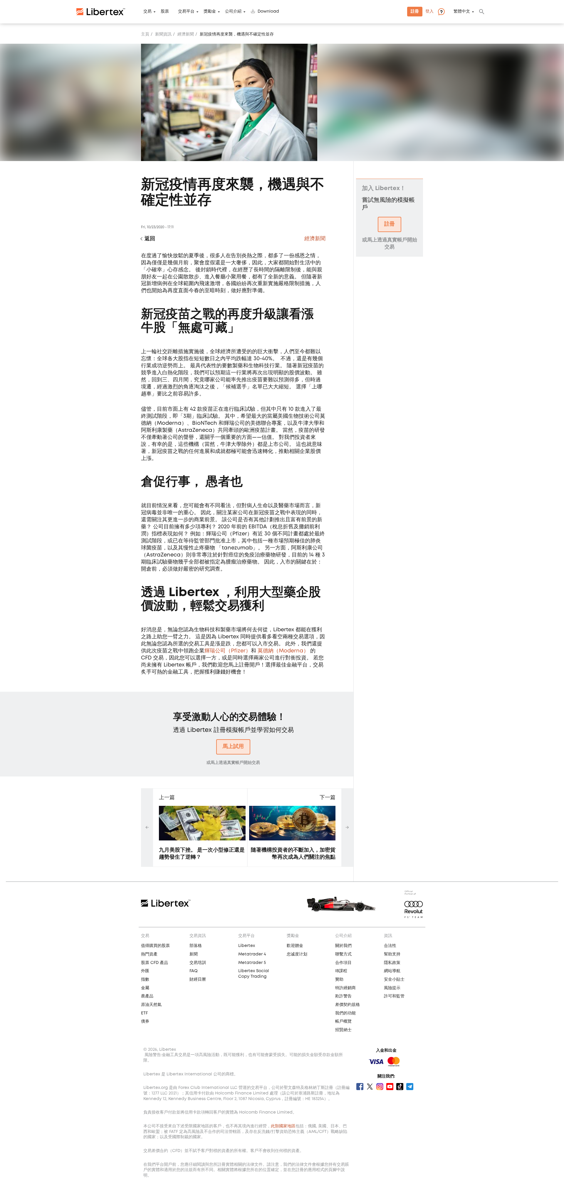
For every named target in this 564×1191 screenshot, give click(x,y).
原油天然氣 (151, 1004)
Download (268, 11)
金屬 (145, 988)
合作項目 (343, 963)
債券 (145, 1021)
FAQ (193, 971)
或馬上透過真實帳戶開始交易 (233, 762)
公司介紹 (233, 11)
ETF (144, 1013)
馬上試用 (233, 746)
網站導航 (392, 971)
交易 (147, 11)
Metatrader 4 (252, 954)
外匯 (145, 971)
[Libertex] (100, 12)
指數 (145, 979)
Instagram (379, 1086)
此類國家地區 (283, 1126)
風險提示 (392, 988)
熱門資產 (149, 954)
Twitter (369, 1086)
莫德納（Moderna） (283, 651)
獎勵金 (210, 11)
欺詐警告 (343, 996)
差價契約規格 (347, 1004)
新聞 (193, 954)
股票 (165, 11)
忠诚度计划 (297, 954)
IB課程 (341, 971)
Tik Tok (399, 1086)
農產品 (147, 996)
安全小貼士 (394, 979)
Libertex (246, 946)
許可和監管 (394, 996)
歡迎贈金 (295, 946)
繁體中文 (462, 11)
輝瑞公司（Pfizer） (227, 651)
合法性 (390, 946)
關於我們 (343, 946)
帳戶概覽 (343, 1021)
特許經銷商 (345, 988)
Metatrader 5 (252, 963)
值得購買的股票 (155, 946)
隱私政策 (392, 963)
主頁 (145, 34)
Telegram (409, 1086)
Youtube (389, 1086)
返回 (150, 238)
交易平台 (186, 11)
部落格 (195, 946)
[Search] (481, 11)
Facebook (359, 1086)
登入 (429, 11)
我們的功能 (345, 1013)
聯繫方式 (343, 954)
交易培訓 (197, 963)
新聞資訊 (163, 34)
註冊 (415, 11)
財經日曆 (197, 979)
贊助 (339, 979)
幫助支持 (392, 954)
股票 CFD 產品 (154, 963)
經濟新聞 (185, 34)
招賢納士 (343, 1030)
